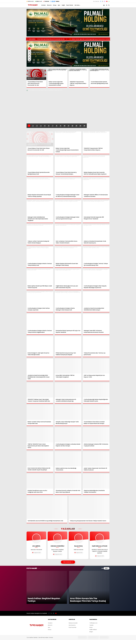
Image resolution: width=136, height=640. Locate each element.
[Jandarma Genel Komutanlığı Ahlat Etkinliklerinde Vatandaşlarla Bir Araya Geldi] (40, 365)
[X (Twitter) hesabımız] (102, 1)
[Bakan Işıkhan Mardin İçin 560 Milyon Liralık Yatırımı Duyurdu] (40, 276)
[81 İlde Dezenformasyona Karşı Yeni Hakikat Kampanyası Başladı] (68, 343)
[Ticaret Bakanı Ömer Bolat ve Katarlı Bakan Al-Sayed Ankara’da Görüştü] (96, 412)
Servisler (77, 5)
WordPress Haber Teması (46, 606)
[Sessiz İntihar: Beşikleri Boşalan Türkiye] (47, 571)
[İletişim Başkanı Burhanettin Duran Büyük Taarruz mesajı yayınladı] (40, 185)
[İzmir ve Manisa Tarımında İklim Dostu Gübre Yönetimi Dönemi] (68, 231)
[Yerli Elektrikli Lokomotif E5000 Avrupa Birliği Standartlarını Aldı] (47, 507)
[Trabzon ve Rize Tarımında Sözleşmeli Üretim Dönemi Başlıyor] (40, 231)
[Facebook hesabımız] (100, 1)
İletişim (91, 600)
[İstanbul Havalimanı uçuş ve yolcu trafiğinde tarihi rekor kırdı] (40, 481)
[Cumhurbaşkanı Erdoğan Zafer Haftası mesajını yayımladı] (40, 298)
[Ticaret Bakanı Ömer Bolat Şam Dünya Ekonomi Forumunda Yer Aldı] (36, 74)
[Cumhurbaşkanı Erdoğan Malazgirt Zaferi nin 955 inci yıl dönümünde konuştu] (68, 185)
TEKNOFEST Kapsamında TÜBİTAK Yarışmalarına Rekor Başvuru (103, 39)
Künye (91, 595)
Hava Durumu (72, 593)
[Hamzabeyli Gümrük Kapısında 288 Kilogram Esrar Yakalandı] (96, 207)
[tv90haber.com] (33, 6)
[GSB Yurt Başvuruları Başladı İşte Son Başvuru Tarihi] (96, 365)
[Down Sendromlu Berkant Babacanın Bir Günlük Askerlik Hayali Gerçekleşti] (40, 458)
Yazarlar (91, 593)
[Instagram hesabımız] (104, 1)
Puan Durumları (72, 595)
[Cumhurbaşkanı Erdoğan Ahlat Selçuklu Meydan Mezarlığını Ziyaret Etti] (96, 276)
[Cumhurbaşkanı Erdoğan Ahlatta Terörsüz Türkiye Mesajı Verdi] (40, 254)
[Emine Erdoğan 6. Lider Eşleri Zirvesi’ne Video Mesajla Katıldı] (40, 343)
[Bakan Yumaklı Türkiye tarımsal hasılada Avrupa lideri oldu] (40, 412)
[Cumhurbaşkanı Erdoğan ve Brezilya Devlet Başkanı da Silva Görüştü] (68, 434)
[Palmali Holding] (68, 54)
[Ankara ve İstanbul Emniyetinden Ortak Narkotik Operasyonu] (96, 231)
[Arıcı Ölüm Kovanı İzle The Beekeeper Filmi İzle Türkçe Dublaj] (89, 571)
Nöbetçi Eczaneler (73, 591)
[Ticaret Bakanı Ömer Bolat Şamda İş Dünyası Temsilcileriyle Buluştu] (68, 163)
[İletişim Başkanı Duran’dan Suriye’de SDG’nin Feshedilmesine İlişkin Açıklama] (96, 163)
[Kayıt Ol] (104, 5)
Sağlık (63, 5)
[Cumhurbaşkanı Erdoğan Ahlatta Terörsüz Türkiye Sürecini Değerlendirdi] (40, 321)
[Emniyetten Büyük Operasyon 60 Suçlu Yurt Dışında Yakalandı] (68, 321)
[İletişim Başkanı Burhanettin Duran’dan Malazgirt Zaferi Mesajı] (68, 254)
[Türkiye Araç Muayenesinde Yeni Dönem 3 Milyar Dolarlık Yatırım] (89, 507)
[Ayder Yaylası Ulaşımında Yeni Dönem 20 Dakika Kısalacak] (96, 458)
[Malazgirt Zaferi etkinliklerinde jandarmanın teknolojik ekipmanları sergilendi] (40, 207)
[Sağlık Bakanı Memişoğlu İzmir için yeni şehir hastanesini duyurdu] (68, 276)
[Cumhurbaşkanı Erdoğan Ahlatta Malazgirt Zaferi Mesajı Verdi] (68, 298)
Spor (59, 5)
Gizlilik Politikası (93, 598)
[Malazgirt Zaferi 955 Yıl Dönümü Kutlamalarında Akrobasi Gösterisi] (96, 321)
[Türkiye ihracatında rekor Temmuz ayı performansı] (96, 343)
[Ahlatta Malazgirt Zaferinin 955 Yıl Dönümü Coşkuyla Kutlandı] (96, 434)
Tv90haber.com (93, 591)
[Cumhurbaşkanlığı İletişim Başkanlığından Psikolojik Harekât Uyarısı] (96, 390)
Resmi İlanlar (69, 5)
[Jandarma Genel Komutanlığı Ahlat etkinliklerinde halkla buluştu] (96, 298)
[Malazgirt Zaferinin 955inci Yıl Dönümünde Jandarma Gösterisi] (96, 185)
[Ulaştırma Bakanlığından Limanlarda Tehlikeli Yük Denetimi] (96, 481)
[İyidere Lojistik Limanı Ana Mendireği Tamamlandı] (68, 458)
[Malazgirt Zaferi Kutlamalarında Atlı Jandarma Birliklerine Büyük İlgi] (68, 390)
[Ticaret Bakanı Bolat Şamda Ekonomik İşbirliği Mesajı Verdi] (100, 74)
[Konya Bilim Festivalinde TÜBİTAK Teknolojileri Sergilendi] (68, 365)
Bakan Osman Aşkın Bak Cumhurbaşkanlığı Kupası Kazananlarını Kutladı (61, 39)
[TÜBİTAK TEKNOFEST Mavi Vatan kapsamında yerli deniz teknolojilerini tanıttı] (40, 434)
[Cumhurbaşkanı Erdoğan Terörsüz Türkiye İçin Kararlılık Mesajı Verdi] (96, 254)
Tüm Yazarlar (67, 562)
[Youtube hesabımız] (106, 1)
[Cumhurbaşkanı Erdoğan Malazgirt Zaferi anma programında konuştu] (68, 207)
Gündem (43, 5)
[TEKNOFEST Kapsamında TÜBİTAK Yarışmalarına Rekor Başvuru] (78, 74)
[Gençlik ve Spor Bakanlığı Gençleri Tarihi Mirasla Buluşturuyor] (68, 412)
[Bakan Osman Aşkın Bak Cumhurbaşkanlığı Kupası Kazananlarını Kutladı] (57, 74)
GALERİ (31, 1)
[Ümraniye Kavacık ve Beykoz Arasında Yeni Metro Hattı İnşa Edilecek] (68, 481)
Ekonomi (49, 5)
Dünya (54, 5)
